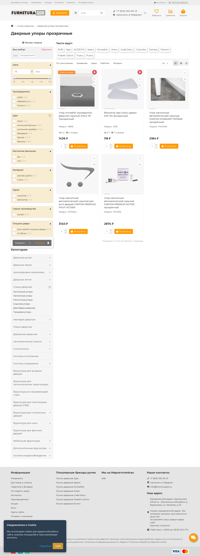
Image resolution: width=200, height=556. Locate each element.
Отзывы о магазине (21, 516)
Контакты (59, 2)
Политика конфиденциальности (101, 542)
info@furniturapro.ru (161, 487)
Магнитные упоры (23, 300)
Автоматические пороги (27, 341)
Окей (58, 545)
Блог (13, 508)
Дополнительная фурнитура (30, 448)
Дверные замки (22, 265)
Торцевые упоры (22, 312)
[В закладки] (94, 79)
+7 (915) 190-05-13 (126, 11)
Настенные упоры (22, 295)
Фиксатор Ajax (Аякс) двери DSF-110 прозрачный (120, 114)
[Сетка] (175, 63)
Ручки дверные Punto (68, 503)
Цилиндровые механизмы (28, 272)
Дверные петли (22, 279)
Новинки (71, 2)
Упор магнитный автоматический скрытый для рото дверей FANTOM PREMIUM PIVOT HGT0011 (77, 203)
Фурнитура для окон (25, 423)
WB (103, 478)
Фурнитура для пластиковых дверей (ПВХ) (30, 404)
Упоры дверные (25, 26)
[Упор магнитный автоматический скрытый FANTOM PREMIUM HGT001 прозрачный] (122, 175)
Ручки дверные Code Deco (70, 495)
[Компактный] (186, 63)
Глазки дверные (22, 326)
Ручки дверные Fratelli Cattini (72, 499)
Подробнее (45, 545)
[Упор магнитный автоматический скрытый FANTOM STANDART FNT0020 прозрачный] (168, 89)
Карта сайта (17, 512)
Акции (14, 503)
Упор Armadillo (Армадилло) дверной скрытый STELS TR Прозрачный (75, 115)
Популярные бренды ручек (76, 472)
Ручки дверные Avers (68, 491)
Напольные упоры (23, 291)
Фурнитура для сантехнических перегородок (30, 383)
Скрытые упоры (21, 304)
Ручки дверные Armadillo (70, 487)
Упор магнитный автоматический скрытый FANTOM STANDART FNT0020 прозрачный (165, 117)
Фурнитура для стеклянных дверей (29, 414)
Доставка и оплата (19, 2)
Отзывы (48, 2)
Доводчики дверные (25, 334)
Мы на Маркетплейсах (118, 472)
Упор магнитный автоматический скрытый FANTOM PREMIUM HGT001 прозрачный (119, 203)
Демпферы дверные (24, 308)
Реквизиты (36, 2)
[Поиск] (101, 12)
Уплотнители (21, 348)
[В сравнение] (94, 85)
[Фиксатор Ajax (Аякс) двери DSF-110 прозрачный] (122, 89)
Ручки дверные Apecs (68, 482)
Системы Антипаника (25, 356)
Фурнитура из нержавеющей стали (30, 393)
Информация (20, 472)
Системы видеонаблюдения (29, 455)
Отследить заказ (85, 2)
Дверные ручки (22, 257)
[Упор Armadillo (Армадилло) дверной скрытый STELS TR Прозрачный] (77, 89)
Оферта (123, 542)
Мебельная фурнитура (26, 440)
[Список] (181, 63)
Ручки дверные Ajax (67, 478)
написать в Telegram (129, 14)
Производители (20, 499)
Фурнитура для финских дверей (27, 432)
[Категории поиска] (75, 13)
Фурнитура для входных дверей (27, 372)
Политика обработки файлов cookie (147, 542)
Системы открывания (25, 363)
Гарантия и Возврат (22, 487)
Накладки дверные (24, 319)
